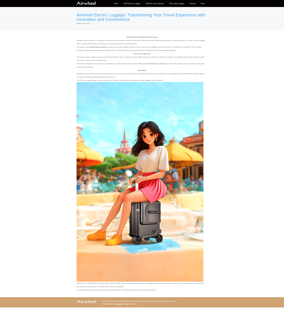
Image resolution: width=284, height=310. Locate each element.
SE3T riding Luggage (176, 3)
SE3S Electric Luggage (131, 3)
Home (116, 3)
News (203, 3)
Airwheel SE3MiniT (135, 301)
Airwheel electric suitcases (156, 64)
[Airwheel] (88, 3)
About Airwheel (112, 301)
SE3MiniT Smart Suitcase (154, 3)
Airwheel (192, 3)
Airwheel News (169, 301)
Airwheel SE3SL (123, 301)
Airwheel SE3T (148, 301)
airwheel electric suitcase (97, 47)
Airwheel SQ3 (158, 301)
